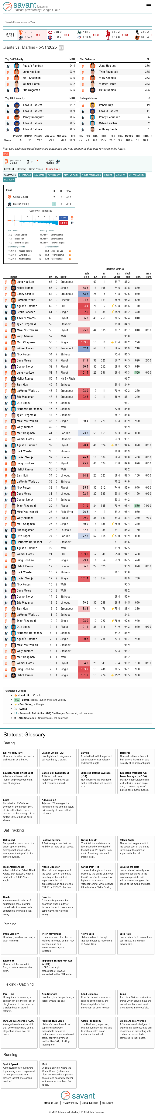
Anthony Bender (109, 129)
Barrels (85, 752)
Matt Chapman (32, 78)
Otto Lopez (23, 403)
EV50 (6, 799)
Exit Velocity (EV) (12, 752)
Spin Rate (125, 933)
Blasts (6, 897)
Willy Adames (107, 78)
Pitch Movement (51, 933)
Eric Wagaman (31, 90)
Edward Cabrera (32, 105)
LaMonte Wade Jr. (28, 300)
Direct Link (9, 169)
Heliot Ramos (107, 90)
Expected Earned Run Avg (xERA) (57, 962)
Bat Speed (9, 840)
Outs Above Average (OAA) (18, 1020)
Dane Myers (24, 360)
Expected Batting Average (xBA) (96, 774)
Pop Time (8, 994)
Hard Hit (24, 695)
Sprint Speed (10, 1064)
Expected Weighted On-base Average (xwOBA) (133, 774)
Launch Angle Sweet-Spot (18, 772)
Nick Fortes (24, 354)
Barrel (25, 699)
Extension (9, 960)
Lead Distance (89, 994)
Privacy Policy (70, 1103)
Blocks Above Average (133, 1020)
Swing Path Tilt (90, 866)
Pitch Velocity (11, 933)
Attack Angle (127, 840)
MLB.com (107, 1103)
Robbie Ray (106, 105)
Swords (46, 897)
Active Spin (87, 933)
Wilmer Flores (31, 84)
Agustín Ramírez (33, 66)
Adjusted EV (49, 799)
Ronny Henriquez (109, 117)
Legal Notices (90, 1103)
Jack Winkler (24, 451)
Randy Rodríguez (33, 117)
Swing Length (89, 840)
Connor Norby (25, 366)
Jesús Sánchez (26, 312)
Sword (23, 709)
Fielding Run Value (53, 1020)
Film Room (9, 180)
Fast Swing (25, 704)
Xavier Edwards (26, 318)
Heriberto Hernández (29, 409)
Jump (123, 994)
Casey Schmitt (25, 294)
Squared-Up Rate (129, 866)
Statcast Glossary (24, 734)
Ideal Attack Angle (13, 866)
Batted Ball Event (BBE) (55, 772)
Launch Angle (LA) (53, 752)
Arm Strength (49, 994)
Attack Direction (51, 866)
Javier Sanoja (25, 457)
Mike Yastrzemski (27, 330)
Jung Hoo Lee (31, 72)
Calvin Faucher (108, 123)
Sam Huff (22, 384)
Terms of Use (50, 1103)
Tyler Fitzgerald (108, 72)
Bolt (44, 1064)
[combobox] (77, 22)
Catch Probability (91, 1020)
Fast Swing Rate (51, 840)
